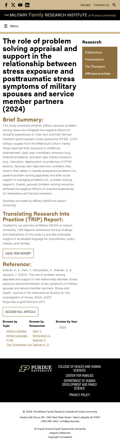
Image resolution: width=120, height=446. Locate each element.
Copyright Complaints (60, 437)
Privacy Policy (79, 394)
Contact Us (101, 5)
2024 (62, 327)
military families (16, 331)
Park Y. (37, 331)
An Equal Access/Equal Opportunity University (60, 428)
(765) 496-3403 (49, 421)
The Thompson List (19, 344)
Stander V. (39, 340)
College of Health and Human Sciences (79, 368)
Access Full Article (20, 312)
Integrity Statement (60, 433)
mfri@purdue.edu (69, 421)
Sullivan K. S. (41, 344)
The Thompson (95, 66)
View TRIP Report (18, 253)
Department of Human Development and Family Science (79, 384)
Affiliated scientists (97, 73)
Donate (85, 5)
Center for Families (79, 375)
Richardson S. (42, 335)
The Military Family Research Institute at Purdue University (65, 411)
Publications (93, 52)
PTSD (9, 340)
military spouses (16, 335)
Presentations (94, 59)
